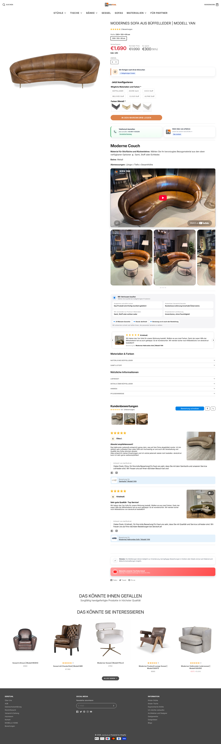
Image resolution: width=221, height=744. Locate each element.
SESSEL (106, 12)
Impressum (9, 716)
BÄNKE (90, 12)
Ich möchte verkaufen (156, 710)
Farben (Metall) (118, 101)
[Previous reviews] (112, 340)
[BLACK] (116, 107)
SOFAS (119, 12)
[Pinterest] (84, 712)
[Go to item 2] (129, 419)
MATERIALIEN (135, 12)
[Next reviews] (213, 340)
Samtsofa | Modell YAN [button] (128, 481)
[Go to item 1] (117, 419)
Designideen (152, 720)
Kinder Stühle (153, 700)
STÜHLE (58, 12)
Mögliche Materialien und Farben (126, 87)
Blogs (150, 723)
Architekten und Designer (157, 713)
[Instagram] (88, 712)
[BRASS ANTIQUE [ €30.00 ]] (126, 107)
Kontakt (8, 720)
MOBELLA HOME (11, 723)
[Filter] (207, 408)
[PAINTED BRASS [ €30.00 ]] (137, 107)
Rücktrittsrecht (10, 710)
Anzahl (113, 58)
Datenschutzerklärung (13, 707)
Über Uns (8, 700)
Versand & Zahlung (12, 713)
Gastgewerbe (153, 716)
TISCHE (74, 12)
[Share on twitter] (116, 473)
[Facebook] (77, 712)
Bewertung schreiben (190, 408)
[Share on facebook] (111, 473)
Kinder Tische (153, 704)
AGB (6, 704)
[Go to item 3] (142, 419)
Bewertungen (10, 726)
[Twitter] (81, 712)
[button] (115, 29)
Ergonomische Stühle (156, 707)
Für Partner (158, 12)
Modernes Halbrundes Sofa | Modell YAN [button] (134, 539)
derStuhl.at (106, 735)
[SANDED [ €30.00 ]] (147, 107)
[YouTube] (91, 712)
